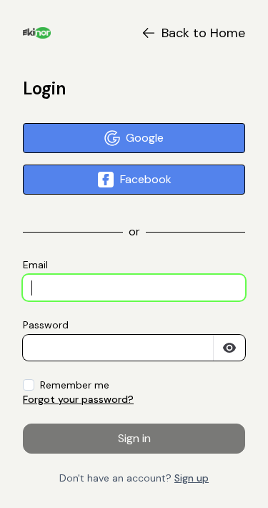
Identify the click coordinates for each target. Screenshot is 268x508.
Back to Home (203, 32)
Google (145, 137)
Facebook (146, 179)
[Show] (229, 348)
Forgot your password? (78, 399)
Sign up (191, 478)
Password (46, 324)
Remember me (74, 384)
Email (35, 264)
